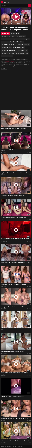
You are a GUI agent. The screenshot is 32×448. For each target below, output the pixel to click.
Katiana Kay (3, 420)
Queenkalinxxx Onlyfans (19, 47)
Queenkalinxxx (5, 33)
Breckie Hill (3, 375)
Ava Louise (3, 398)
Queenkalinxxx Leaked (7, 39)
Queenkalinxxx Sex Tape (22, 53)
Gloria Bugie (3, 264)
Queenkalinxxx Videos (7, 56)
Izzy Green (3, 174)
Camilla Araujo (4, 152)
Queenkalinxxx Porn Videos (8, 53)
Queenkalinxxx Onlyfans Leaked (9, 50)
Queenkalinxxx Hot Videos (8, 36)
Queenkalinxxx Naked (18, 41)
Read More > (4, 69)
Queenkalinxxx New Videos (8, 44)
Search (29, 5)
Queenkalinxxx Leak (20, 36)
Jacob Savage (4, 241)
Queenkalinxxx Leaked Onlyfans (21, 39)
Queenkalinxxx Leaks (6, 41)
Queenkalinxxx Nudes (7, 47)
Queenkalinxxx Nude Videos (22, 44)
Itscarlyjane (3, 286)
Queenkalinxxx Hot (15, 33)
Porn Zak (6, 2)
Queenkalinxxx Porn (22, 50)
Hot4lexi (2, 197)
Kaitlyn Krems (4, 331)
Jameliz (2, 130)
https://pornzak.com (10, 61)
